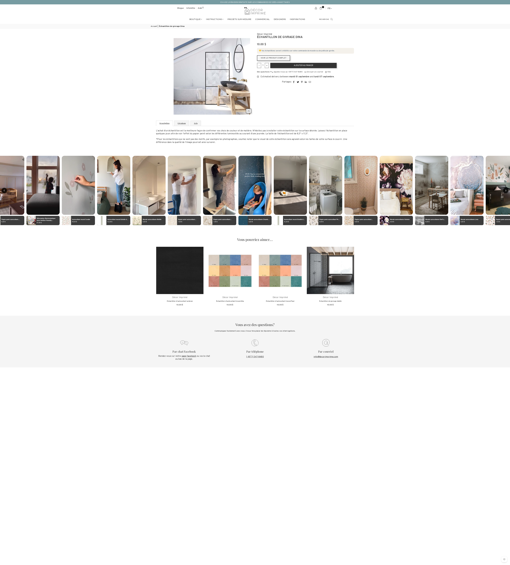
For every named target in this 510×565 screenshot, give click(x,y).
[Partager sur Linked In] (306, 81)
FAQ (329, 72)
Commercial (262, 19)
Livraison (182, 123)
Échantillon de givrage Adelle (330, 301)
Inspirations (297, 19)
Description (164, 123)
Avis (195, 123)
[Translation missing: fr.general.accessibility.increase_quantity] (267, 65)
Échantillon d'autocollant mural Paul (280, 301)
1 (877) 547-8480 (255, 357)
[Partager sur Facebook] (294, 81)
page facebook (189, 356)
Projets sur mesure (239, 19)
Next (358, 278)
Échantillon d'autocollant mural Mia (230, 301)
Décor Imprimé (264, 34)
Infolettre (190, 8)
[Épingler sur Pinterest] (302, 81)
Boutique (195, 19)
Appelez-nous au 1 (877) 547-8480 (288, 72)
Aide (200, 8)
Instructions (214, 19)
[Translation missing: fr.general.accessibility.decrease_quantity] (259, 65)
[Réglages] (316, 8)
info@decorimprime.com (326, 357)
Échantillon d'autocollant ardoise (180, 301)
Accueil (154, 26)
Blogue (180, 8)
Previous (151, 278)
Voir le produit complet (273, 58)
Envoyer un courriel (315, 72)
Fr (329, 8)
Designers (280, 19)
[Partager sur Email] (310, 81)
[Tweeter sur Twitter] (298, 81)
